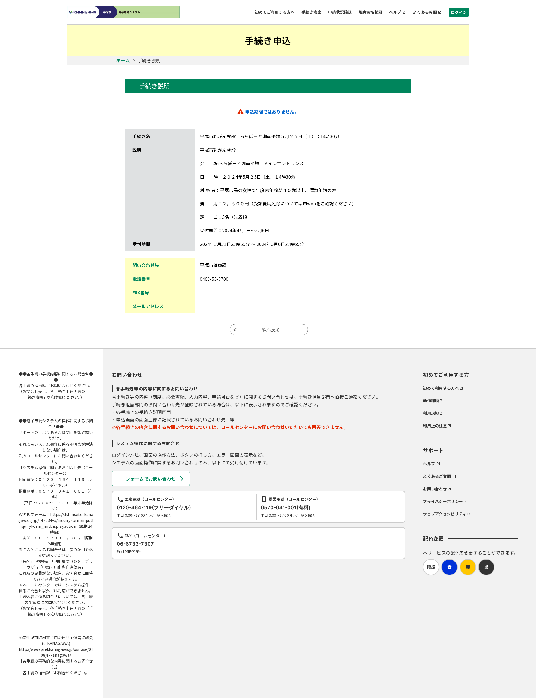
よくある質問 (425, 12)
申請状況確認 (340, 12)
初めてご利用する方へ (275, 12)
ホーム (123, 60)
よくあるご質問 (437, 476)
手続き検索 (311, 12)
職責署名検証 (371, 12)
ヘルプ (395, 12)
